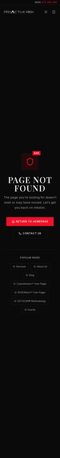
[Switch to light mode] (46, 12)
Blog (31, 275)
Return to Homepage (32, 221)
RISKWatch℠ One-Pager (32, 292)
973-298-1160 (49, 2)
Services (21, 266)
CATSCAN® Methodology (31, 301)
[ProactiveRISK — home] (19, 11)
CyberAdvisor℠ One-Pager (32, 283)
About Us (42, 266)
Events (31, 309)
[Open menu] (53, 11)
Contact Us (32, 233)
